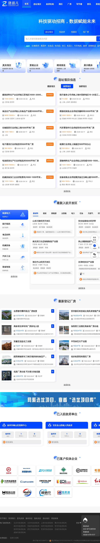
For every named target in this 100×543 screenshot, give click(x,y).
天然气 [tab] (90, 213)
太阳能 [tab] (63, 213)
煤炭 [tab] (44, 213)
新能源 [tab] (53, 213)
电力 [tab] (73, 213)
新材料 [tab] (35, 213)
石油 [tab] (81, 213)
